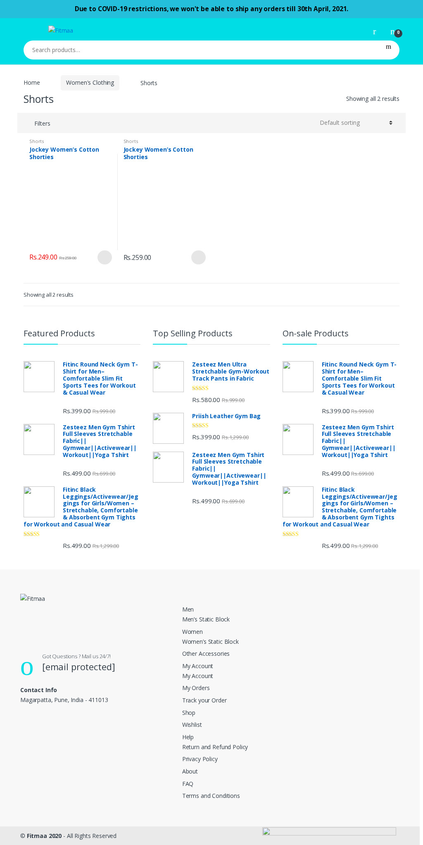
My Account (198, 666)
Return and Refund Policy (215, 747)
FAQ (188, 784)
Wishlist (192, 724)
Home (32, 82)
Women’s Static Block (210, 641)
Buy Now (104, 257)
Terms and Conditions (211, 796)
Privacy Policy (200, 759)
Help (188, 737)
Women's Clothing (90, 82)
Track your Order (204, 700)
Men (188, 609)
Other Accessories (206, 653)
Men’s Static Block (206, 619)
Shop (188, 712)
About (190, 771)
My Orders (196, 688)
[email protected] (78, 666)
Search (388, 50)
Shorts (36, 141)
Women (192, 632)
